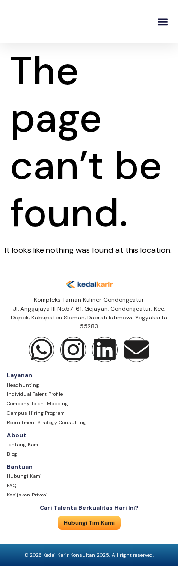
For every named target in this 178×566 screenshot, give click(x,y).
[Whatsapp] (41, 349)
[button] (162, 22)
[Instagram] (73, 349)
